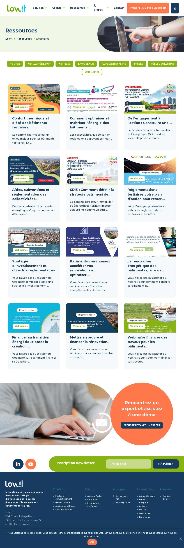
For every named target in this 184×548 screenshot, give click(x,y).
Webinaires (92, 72)
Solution (38, 8)
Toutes (15, 64)
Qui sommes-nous (122, 497)
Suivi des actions (63, 510)
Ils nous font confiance (93, 504)
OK (92, 542)
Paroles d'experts (114, 64)
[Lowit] (16, 8)
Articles (64, 64)
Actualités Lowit (39, 64)
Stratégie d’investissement (63, 497)
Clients (56, 8)
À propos (98, 8)
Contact (119, 8)
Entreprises (92, 499)
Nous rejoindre (123, 502)
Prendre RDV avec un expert (148, 8)
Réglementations (162, 64)
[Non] (180, 538)
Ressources (77, 8)
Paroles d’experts (143, 501)
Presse (138, 64)
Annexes (165, 489)
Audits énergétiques (65, 506)
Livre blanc (86, 64)
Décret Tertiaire (62, 502)
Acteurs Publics (94, 496)
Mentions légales (166, 497)
